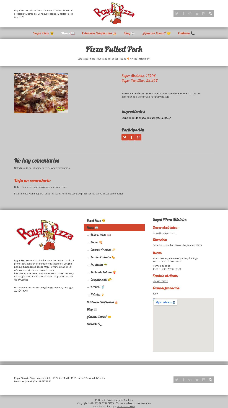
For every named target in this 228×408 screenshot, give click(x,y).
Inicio (92, 58)
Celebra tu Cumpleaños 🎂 (99, 33)
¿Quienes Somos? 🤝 (156, 33)
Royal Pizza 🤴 (43, 33)
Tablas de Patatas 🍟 (103, 272)
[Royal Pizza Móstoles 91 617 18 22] (114, 13)
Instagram (204, 13)
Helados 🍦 (97, 294)
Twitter (176, 13)
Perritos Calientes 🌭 (102, 257)
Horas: (157, 253)
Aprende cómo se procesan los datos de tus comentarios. (93, 193)
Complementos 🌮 (101, 279)
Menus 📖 (68, 33)
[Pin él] (138, 137)
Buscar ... (210, 13)
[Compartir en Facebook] (131, 137)
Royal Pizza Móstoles (169, 219)
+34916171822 (160, 281)
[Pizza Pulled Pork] (62, 93)
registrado (37, 187)
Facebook (183, 13)
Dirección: (160, 239)
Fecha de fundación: (166, 288)
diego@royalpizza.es (164, 233)
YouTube (197, 13)
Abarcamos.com (126, 406)
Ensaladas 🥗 (98, 264)
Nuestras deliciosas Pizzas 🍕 (113, 58)
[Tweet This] (124, 137)
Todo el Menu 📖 (100, 235)
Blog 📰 (129, 33)
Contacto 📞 (186, 33)
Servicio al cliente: (165, 275)
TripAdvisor (190, 13)
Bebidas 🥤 (97, 287)
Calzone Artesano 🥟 (103, 250)
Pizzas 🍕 (96, 242)
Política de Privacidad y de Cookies (114, 400)
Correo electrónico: (165, 227)
